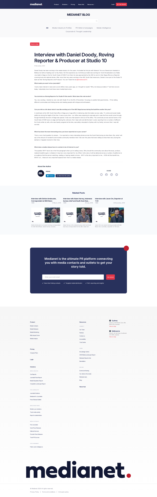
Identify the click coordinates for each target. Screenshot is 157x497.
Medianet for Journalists (36, 396)
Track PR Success (34, 437)
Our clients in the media (85, 374)
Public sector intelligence (36, 447)
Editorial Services (34, 431)
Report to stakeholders (36, 415)
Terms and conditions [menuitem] (48, 492)
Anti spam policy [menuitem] (63, 492)
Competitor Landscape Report (37, 384)
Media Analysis (34, 338)
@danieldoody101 (82, 79)
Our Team (82, 329)
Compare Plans (34, 353)
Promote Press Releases (36, 434)
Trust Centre (82, 342)
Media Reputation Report (36, 380)
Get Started (122, 4)
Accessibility (82, 339)
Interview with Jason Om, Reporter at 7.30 (109, 200)
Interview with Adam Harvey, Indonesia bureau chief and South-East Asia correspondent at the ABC (77, 200)
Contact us (82, 336)
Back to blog (34, 44)
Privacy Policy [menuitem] (34, 492)
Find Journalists (34, 424)
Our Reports (33, 374)
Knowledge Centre (84, 351)
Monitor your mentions (35, 409)
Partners (81, 332)
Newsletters (82, 361)
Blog (80, 380)
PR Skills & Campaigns (84, 28)
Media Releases (34, 329)
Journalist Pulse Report (36, 377)
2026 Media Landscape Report (87, 355)
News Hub (81, 4)
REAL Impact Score (35, 335)
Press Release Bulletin (35, 399)
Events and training (84, 370)
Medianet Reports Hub (85, 358)
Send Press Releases (35, 428)
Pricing (73, 4)
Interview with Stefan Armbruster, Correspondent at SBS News (43, 200)
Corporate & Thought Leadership (78, 31)
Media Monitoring (34, 332)
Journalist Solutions (35, 393)
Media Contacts (34, 326)
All (47, 28)
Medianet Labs (83, 377)
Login (113, 4)
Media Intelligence (104, 28)
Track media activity (35, 412)
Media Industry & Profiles (62, 28)
